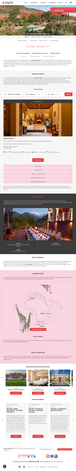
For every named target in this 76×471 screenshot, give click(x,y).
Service (61, 2)
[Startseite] (7, 3)
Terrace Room (38, 166)
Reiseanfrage (38, 160)
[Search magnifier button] (66, 2)
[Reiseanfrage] (68, 2)
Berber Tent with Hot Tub (38, 174)
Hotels (26, 2)
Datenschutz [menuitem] (43, 466)
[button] (27, 34)
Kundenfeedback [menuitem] (54, 40)
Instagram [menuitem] (24, 467)
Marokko (39, 36)
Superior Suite (38, 170)
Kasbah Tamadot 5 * (23, 40)
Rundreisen (43, 2)
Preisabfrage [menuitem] (33, 40)
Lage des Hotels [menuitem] (43, 40)
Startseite (26, 36)
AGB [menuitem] (36, 466)
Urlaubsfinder (33, 2)
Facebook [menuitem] (19, 467)
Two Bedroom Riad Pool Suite (38, 181)
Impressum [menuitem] (30, 466)
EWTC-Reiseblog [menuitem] (53, 466)
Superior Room (38, 101)
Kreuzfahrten (52, 2)
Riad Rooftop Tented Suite (38, 177)
